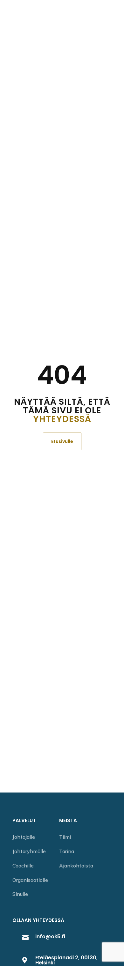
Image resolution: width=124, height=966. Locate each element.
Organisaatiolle (30, 880)
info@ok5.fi (50, 936)
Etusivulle (62, 441)
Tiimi (65, 837)
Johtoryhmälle (29, 851)
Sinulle (20, 894)
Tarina (66, 851)
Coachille (23, 865)
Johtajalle (23, 837)
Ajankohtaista (76, 865)
